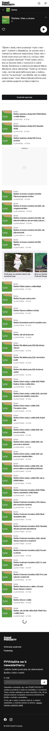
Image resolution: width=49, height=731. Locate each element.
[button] (39, 3)
